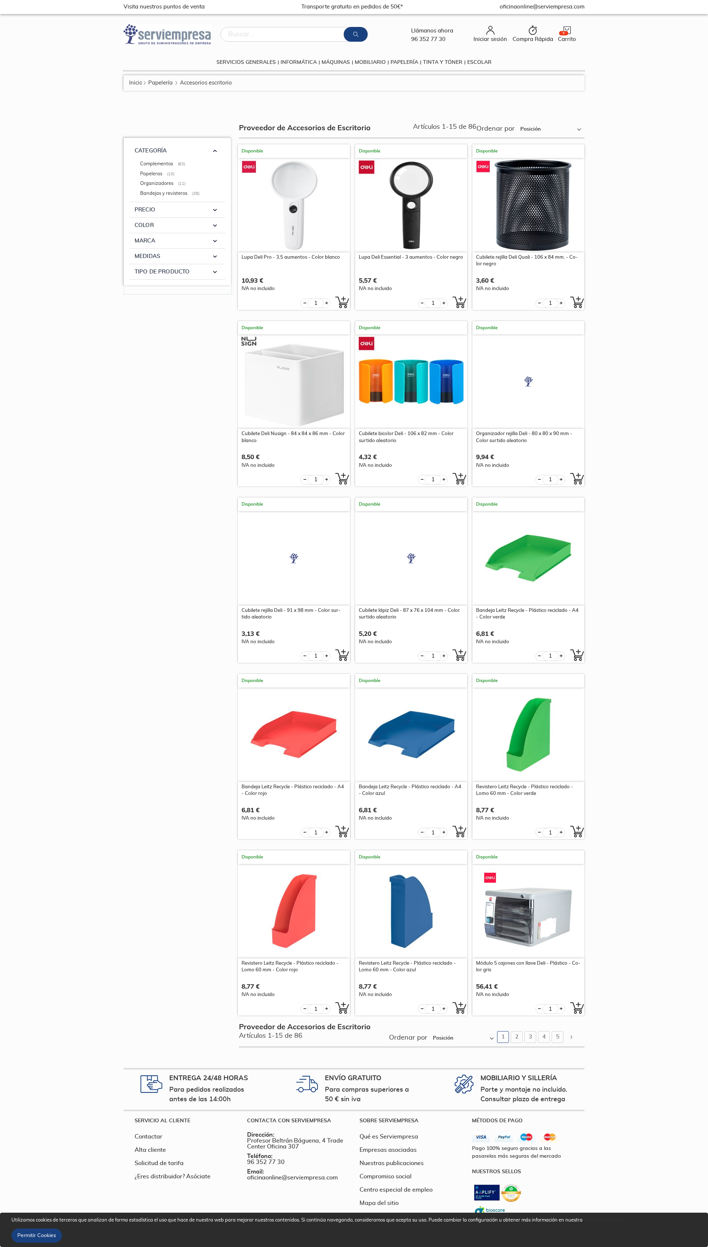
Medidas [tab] (147, 256)
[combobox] (294, 34)
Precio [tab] (145, 210)
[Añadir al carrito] (340, 302)
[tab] (185, 1121)
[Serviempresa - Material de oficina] (167, 34)
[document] (355, 1230)
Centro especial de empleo (396, 1190)
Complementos (163, 164)
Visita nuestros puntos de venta (164, 7)
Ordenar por (495, 128)
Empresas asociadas (388, 1150)
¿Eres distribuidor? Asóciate (173, 1176)
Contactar (148, 1137)
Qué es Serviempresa (389, 1137)
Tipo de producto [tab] (162, 272)
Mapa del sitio (379, 1203)
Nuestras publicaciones (392, 1163)
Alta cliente (150, 1150)
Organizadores (163, 183)
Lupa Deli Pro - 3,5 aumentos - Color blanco (291, 257)
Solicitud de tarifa (159, 1163)
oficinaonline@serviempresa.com (292, 1178)
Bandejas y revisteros (170, 193)
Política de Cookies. (604, 1220)
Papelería (160, 83)
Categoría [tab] (151, 151)
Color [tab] (144, 225)
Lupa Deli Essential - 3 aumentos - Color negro (411, 257)
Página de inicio (135, 83)
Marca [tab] (145, 241)
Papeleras (158, 174)
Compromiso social (386, 1176)
